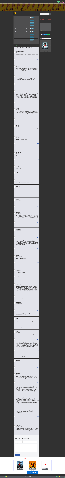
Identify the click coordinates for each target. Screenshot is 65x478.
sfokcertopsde (18, 360)
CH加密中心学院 (18, 212)
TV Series (46, 19)
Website (31, 440)
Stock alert (17, 269)
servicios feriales (18, 108)
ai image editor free (18, 425)
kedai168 (17, 331)
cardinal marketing (18, 229)
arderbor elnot (18, 373)
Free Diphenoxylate (18, 302)
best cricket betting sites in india (20, 51)
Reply (38, 59)
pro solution (17, 165)
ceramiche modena (42, 30)
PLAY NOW (32, 17)
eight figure (17, 65)
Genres (49, 19)
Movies (43, 19)
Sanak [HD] (46, 30)
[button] (42, 34)
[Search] (50, 14)
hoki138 (17, 318)
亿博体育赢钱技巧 (18, 276)
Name (16, 440)
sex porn (17, 83)
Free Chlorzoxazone (18, 152)
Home (40, 19)
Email (23, 440)
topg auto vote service (19, 283)
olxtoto (17, 416)
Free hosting (17, 136)
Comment (16, 443)
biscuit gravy (17, 255)
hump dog (17, 125)
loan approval (17, 199)
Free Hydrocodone (18, 75)
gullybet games (18, 179)
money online (17, 172)
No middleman (18, 186)
